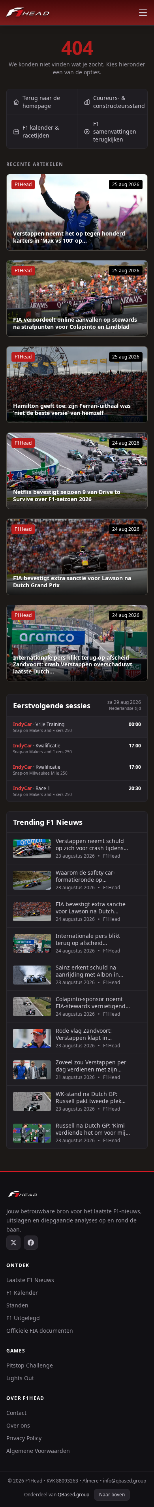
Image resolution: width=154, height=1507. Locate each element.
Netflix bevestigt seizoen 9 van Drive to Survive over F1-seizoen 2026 (66, 495)
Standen (17, 1305)
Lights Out (20, 1378)
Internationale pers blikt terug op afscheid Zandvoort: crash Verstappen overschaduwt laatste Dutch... (72, 664)
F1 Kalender (22, 1292)
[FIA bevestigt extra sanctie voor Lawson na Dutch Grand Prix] (77, 557)
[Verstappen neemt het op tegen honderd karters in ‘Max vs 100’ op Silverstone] (77, 212)
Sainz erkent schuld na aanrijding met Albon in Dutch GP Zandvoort (87, 971)
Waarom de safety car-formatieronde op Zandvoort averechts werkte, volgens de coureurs (85, 876)
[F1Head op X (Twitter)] (13, 1242)
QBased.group (73, 1494)
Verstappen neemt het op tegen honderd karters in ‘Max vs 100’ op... (69, 237)
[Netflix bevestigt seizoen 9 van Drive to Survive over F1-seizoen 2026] (77, 471)
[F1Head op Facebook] (31, 1242)
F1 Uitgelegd (23, 1318)
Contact (16, 1412)
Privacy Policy (23, 1438)
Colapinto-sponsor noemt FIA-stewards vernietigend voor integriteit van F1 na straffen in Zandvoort (91, 1002)
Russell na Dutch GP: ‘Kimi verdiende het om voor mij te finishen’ (91, 1129)
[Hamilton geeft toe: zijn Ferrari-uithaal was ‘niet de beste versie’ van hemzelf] (77, 384)
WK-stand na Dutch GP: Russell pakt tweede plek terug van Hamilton (88, 1097)
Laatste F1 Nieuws (30, 1280)
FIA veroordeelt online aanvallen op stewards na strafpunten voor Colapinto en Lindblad (75, 323)
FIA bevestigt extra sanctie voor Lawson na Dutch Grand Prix (72, 581)
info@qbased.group (124, 1480)
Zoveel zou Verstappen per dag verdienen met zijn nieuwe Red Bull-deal (91, 1066)
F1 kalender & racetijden (41, 131)
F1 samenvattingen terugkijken (114, 131)
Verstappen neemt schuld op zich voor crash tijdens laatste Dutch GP (90, 844)
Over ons (18, 1425)
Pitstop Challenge (29, 1365)
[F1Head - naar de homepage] (27, 12)
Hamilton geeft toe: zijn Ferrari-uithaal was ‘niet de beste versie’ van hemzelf (72, 409)
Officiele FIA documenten (39, 1330)
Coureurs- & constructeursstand (119, 101)
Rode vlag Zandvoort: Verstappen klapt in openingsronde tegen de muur (89, 1034)
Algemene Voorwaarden (38, 1450)
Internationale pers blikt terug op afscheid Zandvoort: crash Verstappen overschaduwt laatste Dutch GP (90, 939)
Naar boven (112, 1494)
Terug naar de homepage (41, 101)
